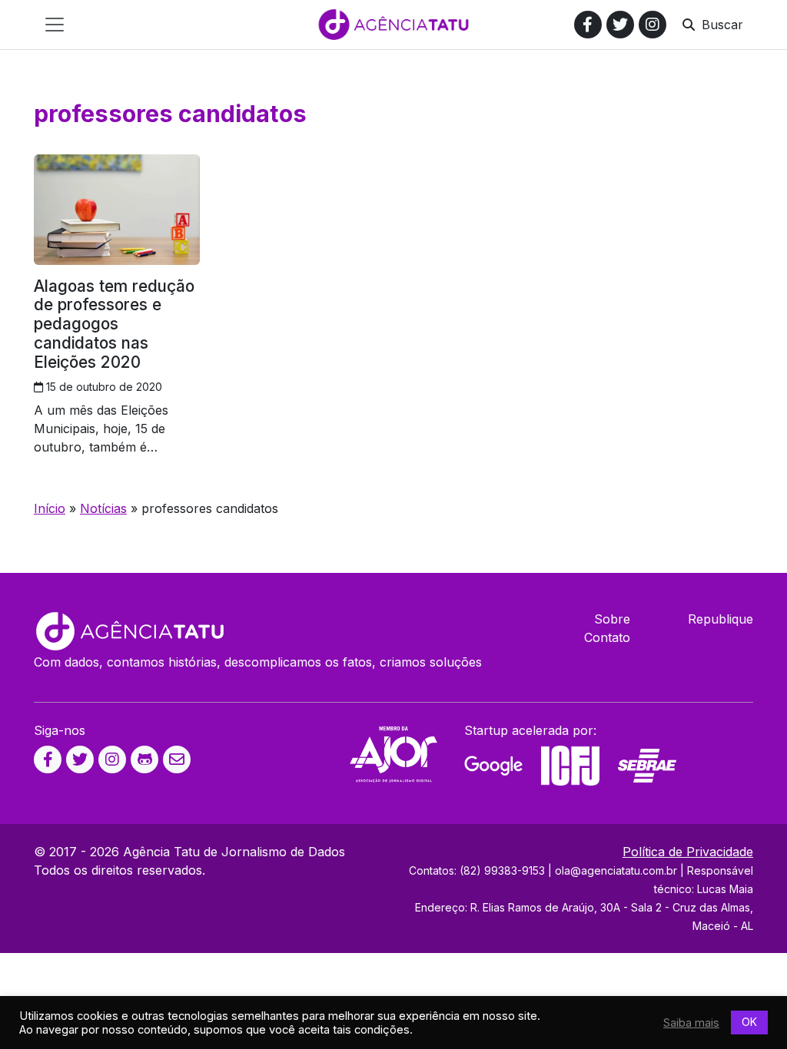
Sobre (612, 619)
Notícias (103, 508)
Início (49, 508)
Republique (720, 619)
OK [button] (749, 1021)
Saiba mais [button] (691, 1023)
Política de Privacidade (688, 851)
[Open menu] (54, 24)
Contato (607, 637)
